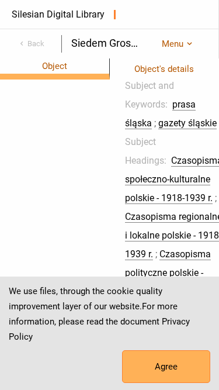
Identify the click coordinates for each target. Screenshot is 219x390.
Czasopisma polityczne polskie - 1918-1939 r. (168, 273)
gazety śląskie (187, 123)
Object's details (164, 69)
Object (54, 66)
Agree (166, 366)
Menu (172, 44)
